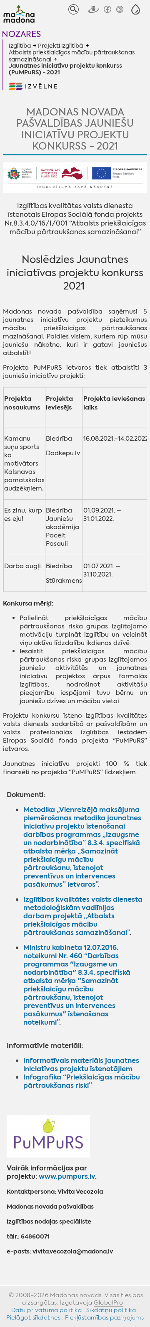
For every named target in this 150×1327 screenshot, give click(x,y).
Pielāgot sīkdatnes (33, 1317)
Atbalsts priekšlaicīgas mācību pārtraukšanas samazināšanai (72, 56)
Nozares (21, 33)
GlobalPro (108, 1302)
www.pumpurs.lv (67, 1176)
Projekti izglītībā (60, 45)
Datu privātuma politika (46, 1310)
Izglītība (20, 45)
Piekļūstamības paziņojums (104, 1317)
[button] (135, 9)
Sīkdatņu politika (111, 1310)
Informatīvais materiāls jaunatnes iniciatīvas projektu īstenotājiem (81, 1065)
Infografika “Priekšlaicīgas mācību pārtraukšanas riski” (81, 1081)
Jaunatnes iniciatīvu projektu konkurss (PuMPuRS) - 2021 (65, 69)
